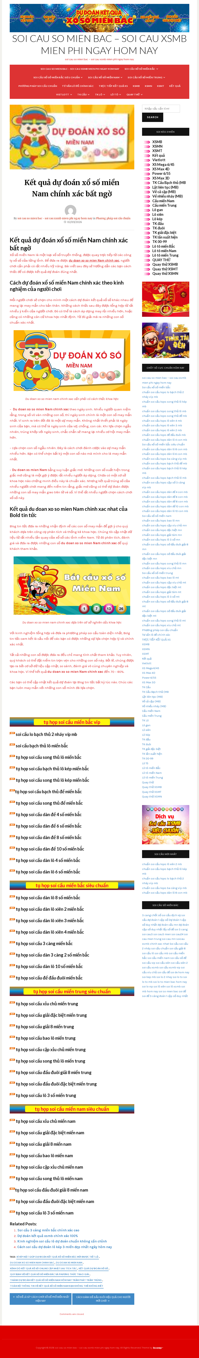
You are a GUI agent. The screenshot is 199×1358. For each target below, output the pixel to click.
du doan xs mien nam (69, 1262)
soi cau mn (169, 939)
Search (152, 117)
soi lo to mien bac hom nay (170, 982)
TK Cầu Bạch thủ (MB (169, 182)
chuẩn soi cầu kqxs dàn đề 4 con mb (165, 492)
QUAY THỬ (161, 260)
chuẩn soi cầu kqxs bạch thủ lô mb (164, 478)
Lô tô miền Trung (165, 255)
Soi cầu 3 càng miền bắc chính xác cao (48, 1230)
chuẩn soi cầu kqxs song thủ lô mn (164, 563)
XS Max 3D (160, 178)
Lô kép (157, 219)
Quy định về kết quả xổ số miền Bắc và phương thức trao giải (49, 1274)
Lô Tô (114, 94)
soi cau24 (177, 934)
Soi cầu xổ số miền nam (104, 77)
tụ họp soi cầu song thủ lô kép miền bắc (52, 780)
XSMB (136, 85)
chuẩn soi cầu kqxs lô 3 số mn (161, 539)
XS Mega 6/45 (163, 164)
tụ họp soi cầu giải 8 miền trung (45, 1026)
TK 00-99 (159, 241)
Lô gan (157, 210)
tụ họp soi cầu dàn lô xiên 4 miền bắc (50, 932)
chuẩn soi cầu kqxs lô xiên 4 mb (162, 420)
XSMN (148, 85)
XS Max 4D (160, 169)
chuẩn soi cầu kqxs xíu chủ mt (161, 625)
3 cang (146, 915)
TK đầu (158, 223)
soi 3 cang (181, 929)
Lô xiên (157, 214)
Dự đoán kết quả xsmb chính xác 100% (47, 1236)
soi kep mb (149, 977)
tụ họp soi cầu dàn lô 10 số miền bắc (49, 966)
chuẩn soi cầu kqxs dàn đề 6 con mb (165, 497)
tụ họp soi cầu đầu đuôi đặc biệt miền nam (55, 1201)
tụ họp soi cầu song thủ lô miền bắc (48, 757)
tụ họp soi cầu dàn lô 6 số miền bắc (48, 871)
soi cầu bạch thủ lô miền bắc (42, 745)
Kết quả (175, 85)
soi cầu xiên (163, 963)
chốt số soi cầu (161, 915)
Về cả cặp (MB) (164, 192)
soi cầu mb (161, 953)
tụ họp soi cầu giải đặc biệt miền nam (50, 1132)
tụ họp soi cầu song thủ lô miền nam (49, 1178)
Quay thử (133, 94)
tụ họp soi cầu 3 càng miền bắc (44, 943)
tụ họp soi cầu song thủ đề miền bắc (49, 803)
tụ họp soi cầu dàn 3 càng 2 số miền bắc (52, 955)
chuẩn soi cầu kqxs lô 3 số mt (161, 596)
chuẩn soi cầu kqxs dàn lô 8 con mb (164, 449)
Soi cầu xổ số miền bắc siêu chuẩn (56, 77)
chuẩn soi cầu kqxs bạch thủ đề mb (164, 463)
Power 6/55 (161, 173)
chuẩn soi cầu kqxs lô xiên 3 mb (162, 425)
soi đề (182, 991)
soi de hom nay (179, 972)
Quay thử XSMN (165, 273)
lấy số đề (168, 929)
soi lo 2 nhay (164, 977)
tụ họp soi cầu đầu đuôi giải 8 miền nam (51, 1190)
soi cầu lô (148, 953)
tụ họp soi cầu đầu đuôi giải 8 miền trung (54, 1072)
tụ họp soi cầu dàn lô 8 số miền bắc (48, 897)
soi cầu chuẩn (160, 948)
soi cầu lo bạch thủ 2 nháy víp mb (46, 734)
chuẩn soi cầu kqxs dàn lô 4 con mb (164, 439)
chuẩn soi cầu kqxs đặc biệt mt (161, 587)
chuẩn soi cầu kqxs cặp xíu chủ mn (164, 525)
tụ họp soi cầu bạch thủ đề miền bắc (48, 791)
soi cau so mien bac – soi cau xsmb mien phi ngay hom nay (80, 68)
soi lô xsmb (173, 986)
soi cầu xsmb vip (169, 967)
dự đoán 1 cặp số (157, 920)
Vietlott (62, 94)
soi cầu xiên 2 (179, 963)
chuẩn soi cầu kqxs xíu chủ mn (161, 568)
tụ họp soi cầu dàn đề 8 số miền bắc (49, 837)
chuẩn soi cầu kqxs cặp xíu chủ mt (164, 582)
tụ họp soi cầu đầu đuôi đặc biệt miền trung (56, 1083)
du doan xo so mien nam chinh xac (32, 1262)
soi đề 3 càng (150, 996)
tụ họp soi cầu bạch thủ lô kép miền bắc (52, 768)
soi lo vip (147, 986)
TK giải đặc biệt (164, 232)
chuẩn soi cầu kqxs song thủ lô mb (164, 411)
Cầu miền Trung (164, 205)
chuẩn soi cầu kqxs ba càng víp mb (164, 459)
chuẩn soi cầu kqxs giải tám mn (162, 535)
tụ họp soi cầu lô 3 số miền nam (44, 1212)
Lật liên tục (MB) (165, 187)
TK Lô (98, 94)
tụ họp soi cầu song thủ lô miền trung (50, 1061)
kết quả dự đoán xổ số (93, 1268)
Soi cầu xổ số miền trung (145, 77)
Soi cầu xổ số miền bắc (140, 68)
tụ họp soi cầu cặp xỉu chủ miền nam (49, 1167)
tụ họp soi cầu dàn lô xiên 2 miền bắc (50, 909)
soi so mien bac (168, 991)
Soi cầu (174, 943)
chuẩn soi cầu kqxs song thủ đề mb (164, 416)
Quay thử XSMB (165, 264)
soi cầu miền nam (159, 958)
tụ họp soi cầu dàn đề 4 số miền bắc (49, 814)
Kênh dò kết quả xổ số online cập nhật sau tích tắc (43, 1268)
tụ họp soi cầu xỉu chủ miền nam (45, 1121)
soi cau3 (147, 934)
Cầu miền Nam (163, 201)
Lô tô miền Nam (164, 251)
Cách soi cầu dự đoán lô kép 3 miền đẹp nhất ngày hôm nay (64, 1247)
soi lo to (178, 977)
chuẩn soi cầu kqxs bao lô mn (161, 520)
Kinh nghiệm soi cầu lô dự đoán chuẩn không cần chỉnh (62, 1241)
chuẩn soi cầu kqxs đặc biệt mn (162, 530)
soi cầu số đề (178, 958)
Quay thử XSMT (165, 269)
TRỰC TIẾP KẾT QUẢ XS (113, 85)
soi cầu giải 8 (177, 948)
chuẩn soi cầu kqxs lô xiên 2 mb (162, 430)
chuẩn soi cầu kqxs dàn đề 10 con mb (165, 506)
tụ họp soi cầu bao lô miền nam (44, 1155)
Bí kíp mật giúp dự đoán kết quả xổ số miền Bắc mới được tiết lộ (58, 1256)
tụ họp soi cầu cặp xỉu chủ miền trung (51, 1049)
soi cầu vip (148, 963)
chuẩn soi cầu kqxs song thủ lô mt (164, 620)
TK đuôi (158, 228)
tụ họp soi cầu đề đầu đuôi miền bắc (49, 977)
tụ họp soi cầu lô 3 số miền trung (46, 1095)
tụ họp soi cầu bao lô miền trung (46, 1038)
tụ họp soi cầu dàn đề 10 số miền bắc (50, 848)
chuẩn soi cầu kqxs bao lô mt (160, 577)
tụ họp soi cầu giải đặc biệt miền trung (51, 1015)
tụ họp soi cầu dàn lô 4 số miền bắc (48, 860)
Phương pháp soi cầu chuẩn (37, 85)
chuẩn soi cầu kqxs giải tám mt (161, 592)
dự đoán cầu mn (168, 924)
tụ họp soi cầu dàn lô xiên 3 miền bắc (50, 920)
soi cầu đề (163, 972)
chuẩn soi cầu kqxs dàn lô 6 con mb (164, 454)
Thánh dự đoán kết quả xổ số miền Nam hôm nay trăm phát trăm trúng (56, 1280)
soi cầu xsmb (150, 967)
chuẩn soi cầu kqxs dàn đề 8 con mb (165, 501)
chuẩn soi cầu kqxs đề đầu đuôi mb (164, 435)
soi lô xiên (160, 986)
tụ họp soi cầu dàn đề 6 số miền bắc (49, 826)
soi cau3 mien (162, 934)
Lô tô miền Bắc (163, 246)
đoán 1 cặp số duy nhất (173, 996)
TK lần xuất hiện (165, 237)
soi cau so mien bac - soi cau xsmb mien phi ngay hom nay (54, 218)
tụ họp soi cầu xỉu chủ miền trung (47, 1003)
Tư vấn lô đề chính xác (78, 85)
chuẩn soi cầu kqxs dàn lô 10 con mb (165, 511)
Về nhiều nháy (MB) (167, 196)
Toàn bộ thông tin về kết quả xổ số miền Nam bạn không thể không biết (56, 1286)
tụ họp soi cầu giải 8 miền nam (43, 1144)
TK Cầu (82, 94)
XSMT (160, 85)
